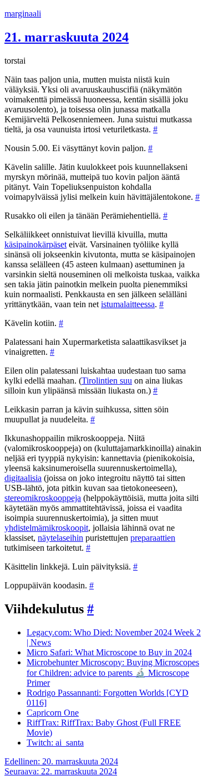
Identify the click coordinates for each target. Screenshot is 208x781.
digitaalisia (23, 478)
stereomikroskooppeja (42, 498)
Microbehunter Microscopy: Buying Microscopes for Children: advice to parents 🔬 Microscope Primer (113, 672)
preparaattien (152, 537)
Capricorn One (53, 712)
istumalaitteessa (128, 304)
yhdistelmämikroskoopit (46, 527)
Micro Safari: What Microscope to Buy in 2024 (109, 652)
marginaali (22, 13)
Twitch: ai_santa (55, 742)
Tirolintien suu (107, 380)
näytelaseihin (60, 537)
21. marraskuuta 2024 (66, 37)
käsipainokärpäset (35, 244)
